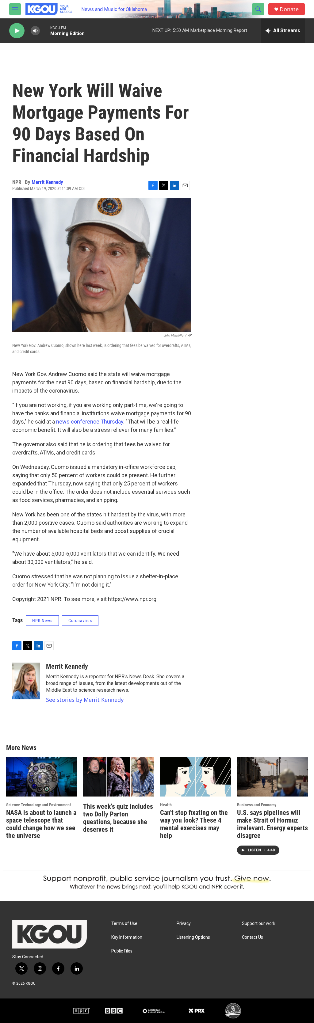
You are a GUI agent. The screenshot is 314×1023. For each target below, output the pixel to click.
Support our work (258, 923)
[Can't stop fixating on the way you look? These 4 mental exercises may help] (195, 777)
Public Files (121, 951)
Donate (289, 9)
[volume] (35, 31)
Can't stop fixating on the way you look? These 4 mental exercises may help (194, 824)
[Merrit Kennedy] (26, 681)
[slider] (45, 30)
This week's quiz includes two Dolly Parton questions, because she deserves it (118, 818)
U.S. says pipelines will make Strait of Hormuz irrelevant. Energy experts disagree (272, 824)
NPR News (42, 620)
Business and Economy (256, 804)
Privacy (184, 923)
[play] (17, 30)
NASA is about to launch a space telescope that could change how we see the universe (41, 824)
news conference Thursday (89, 421)
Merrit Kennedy (47, 182)
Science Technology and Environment (38, 804)
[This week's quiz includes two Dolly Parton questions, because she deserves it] (118, 777)
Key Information (126, 937)
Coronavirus (80, 620)
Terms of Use (124, 923)
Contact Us (252, 937)
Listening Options (193, 937)
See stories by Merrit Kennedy (85, 699)
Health (166, 804)
